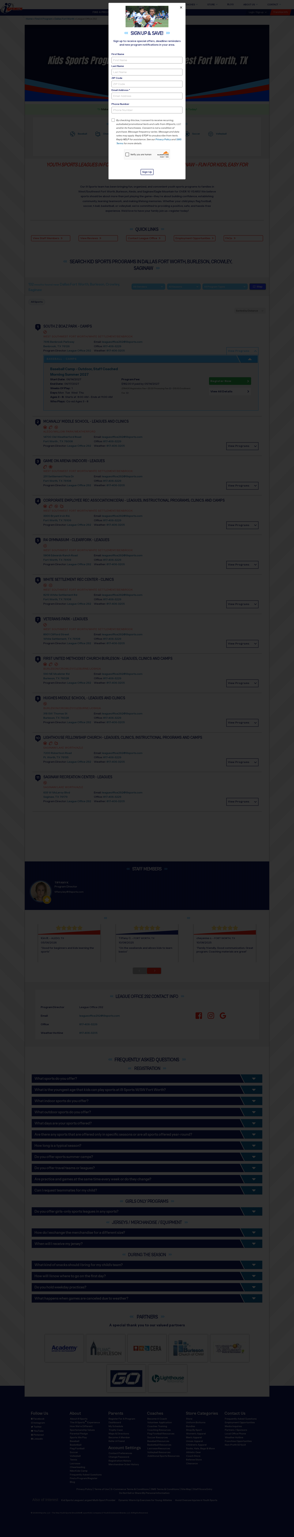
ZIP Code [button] (116, 78)
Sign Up (147, 172)
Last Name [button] (117, 66)
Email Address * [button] (120, 90)
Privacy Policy (163, 139)
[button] (149, 131)
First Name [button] (117, 54)
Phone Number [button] (120, 104)
